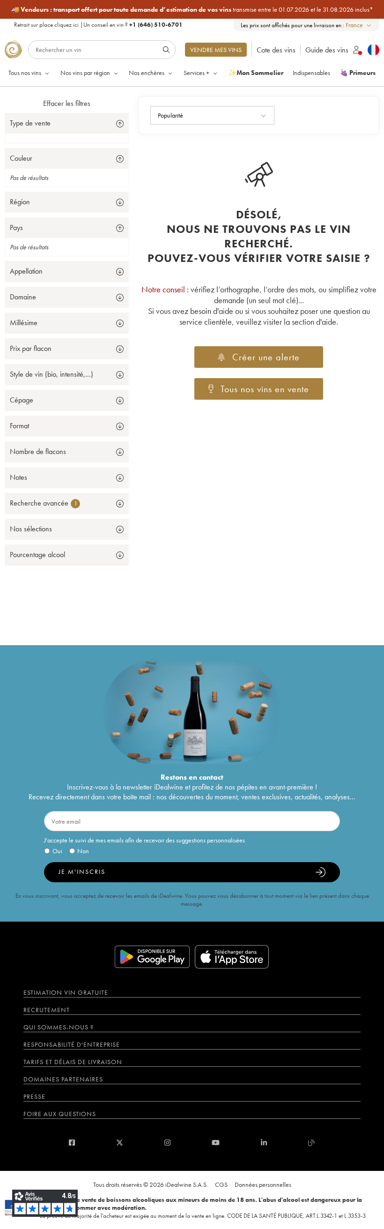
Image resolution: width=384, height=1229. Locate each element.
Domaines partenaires (63, 1079)
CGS (221, 1184)
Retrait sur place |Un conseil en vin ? (98, 25)
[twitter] (119, 1142)
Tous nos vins (24, 72)
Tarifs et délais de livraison (72, 1062)
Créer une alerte (266, 357)
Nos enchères (146, 72)
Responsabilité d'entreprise (71, 1044)
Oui (57, 851)
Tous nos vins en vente (265, 389)
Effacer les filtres (66, 103)
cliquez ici (66, 25)
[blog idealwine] (311, 1142)
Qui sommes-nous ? (58, 1027)
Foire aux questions (59, 1114)
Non (83, 851)
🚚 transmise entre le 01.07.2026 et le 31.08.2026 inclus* (192, 9)
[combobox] (359, 25)
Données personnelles (263, 1184)
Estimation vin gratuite (65, 992)
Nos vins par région (85, 72)
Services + (196, 72)
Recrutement (46, 1010)
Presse (34, 1096)
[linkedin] (264, 1142)
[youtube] (216, 1142)
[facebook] (72, 1142)
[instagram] (167, 1142)
